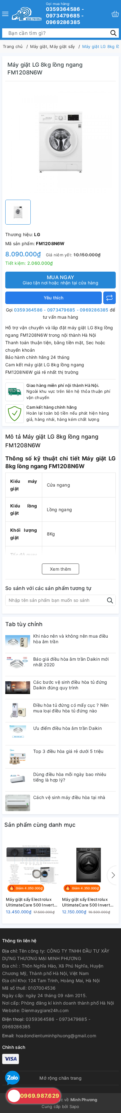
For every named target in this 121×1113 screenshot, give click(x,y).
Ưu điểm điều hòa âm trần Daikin (67, 728)
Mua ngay (60, 279)
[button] (112, 875)
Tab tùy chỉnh (24, 624)
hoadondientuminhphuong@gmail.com (56, 1035)
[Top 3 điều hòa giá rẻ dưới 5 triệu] (17, 757)
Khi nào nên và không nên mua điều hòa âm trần (70, 638)
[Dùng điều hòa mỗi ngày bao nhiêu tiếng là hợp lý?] (17, 780)
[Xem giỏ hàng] (115, 13)
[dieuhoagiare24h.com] (26, 14)
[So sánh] (109, 298)
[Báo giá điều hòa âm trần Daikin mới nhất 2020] (17, 664)
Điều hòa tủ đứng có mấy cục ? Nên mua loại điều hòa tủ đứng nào (71, 707)
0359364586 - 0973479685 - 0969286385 (65, 13)
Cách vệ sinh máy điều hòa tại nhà (69, 797)
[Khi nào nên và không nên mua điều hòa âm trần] (17, 641)
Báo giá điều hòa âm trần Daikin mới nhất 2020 (71, 661)
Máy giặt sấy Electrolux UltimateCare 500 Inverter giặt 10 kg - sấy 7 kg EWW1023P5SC (88, 902)
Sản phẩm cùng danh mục (40, 824)
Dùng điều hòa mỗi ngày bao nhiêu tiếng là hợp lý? (69, 777)
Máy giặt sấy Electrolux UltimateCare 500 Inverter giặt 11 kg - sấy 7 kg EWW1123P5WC (32, 902)
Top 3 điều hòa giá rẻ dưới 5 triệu (68, 751)
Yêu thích (53, 297)
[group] (60, 142)
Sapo (74, 1106)
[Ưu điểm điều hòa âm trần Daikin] (17, 733)
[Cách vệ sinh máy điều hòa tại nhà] (17, 803)
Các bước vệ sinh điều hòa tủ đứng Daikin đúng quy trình (70, 684)
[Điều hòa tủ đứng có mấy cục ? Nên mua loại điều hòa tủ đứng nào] (17, 710)
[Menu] (5, 14)
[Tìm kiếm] (113, 32)
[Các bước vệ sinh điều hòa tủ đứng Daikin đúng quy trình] (17, 687)
